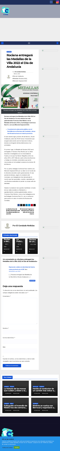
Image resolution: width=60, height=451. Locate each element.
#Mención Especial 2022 (19, 81)
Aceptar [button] (17, 447)
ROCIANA (9, 51)
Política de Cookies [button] (7, 447)
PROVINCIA (35, 403)
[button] (54, 43)
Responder (32, 280)
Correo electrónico (9, 337)
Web (4, 347)
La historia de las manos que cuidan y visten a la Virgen (15, 391)
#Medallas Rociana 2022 (19, 78)
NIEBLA (11, 403)
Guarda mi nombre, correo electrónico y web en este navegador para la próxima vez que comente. (18, 360)
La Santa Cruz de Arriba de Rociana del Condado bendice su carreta (13, 211)
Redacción (6, 250)
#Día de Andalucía (17, 76)
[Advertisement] (30, 30)
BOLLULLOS (35, 386)
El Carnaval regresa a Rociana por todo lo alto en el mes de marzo (27, 211)
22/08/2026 (8, 393)
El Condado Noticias (20, 71)
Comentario (7, 296)
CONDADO (42, 386)
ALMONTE (6, 386)
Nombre (6, 328)
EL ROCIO (12, 386)
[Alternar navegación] (29, 43)
